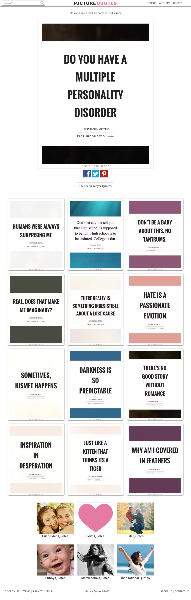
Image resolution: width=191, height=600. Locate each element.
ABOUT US (166, 591)
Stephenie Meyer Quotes (95, 186)
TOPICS (152, 3)
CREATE (177, 3)
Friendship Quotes (55, 536)
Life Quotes (135, 536)
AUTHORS (164, 3)
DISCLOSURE (12, 591)
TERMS (26, 591)
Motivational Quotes (95, 578)
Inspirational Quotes (135, 578)
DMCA (49, 591)
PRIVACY (38, 591)
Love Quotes (95, 536)
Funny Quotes (55, 578)
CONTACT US (182, 591)
